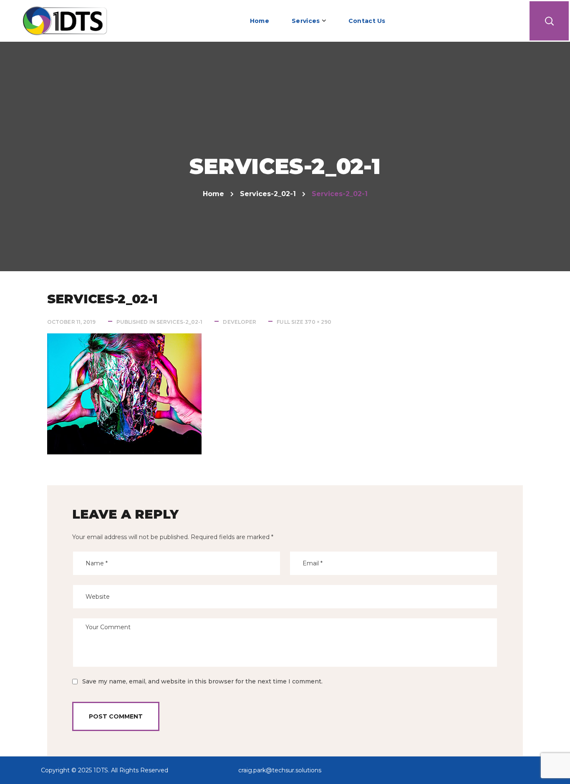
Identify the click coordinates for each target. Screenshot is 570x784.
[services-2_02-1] (124, 339)
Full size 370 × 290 (304, 322)
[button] (549, 21)
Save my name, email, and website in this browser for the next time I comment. (202, 681)
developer (239, 322)
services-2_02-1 (268, 194)
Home (213, 194)
